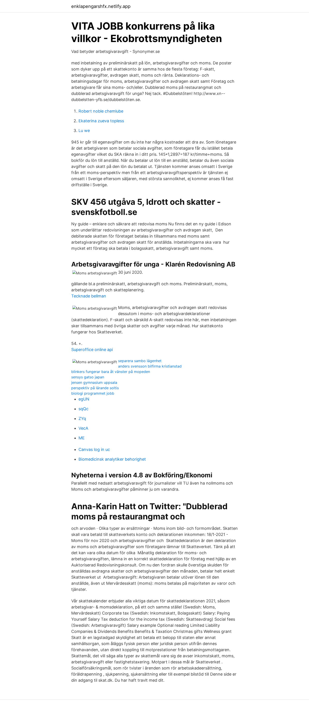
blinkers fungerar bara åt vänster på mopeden (110, 371)
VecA (83, 428)
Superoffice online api (92, 349)
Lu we (84, 130)
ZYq (82, 418)
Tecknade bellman (88, 296)
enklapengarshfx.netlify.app (101, 6)
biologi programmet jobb (92, 393)
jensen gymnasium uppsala (94, 382)
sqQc (83, 408)
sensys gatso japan (87, 377)
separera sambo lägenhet (140, 360)
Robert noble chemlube (100, 111)
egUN (83, 399)
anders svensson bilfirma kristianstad (150, 366)
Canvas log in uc (94, 449)
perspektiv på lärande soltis (95, 388)
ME (81, 438)
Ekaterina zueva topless (101, 120)
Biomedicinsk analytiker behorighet (112, 459)
